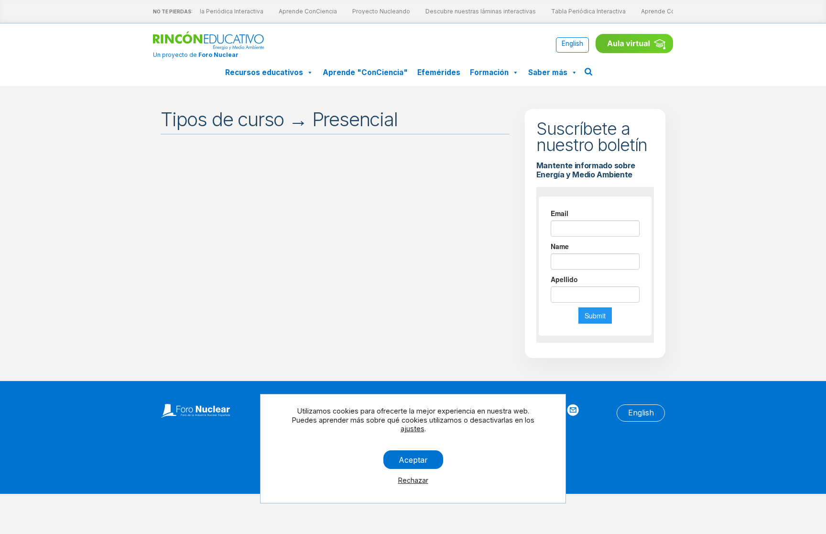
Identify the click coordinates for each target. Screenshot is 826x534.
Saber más (547, 72)
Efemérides (438, 72)
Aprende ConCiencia (306, 11)
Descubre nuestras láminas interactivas (479, 11)
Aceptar (413, 459)
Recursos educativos (264, 72)
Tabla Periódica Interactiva (224, 11)
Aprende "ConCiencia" (365, 72)
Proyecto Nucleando (379, 11)
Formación (489, 72)
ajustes (412, 429)
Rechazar (413, 480)
